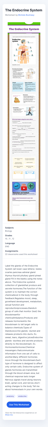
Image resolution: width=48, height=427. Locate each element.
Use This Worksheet (19, 404)
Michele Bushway (26, 15)
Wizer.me (9, 415)
